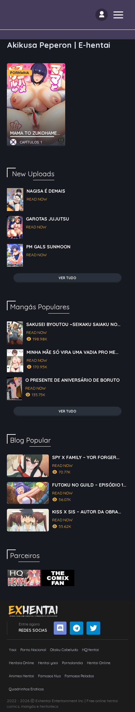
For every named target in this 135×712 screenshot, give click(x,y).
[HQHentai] (24, 578)
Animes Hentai (21, 676)
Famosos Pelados (79, 676)
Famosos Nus (49, 676)
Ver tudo (67, 278)
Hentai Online (98, 663)
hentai (112, 700)
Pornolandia (72, 663)
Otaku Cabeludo (64, 649)
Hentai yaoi (48, 663)
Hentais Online (21, 663)
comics (13, 706)
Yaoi (12, 649)
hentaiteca (49, 706)
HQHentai (90, 649)
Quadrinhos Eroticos (26, 689)
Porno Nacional (33, 649)
